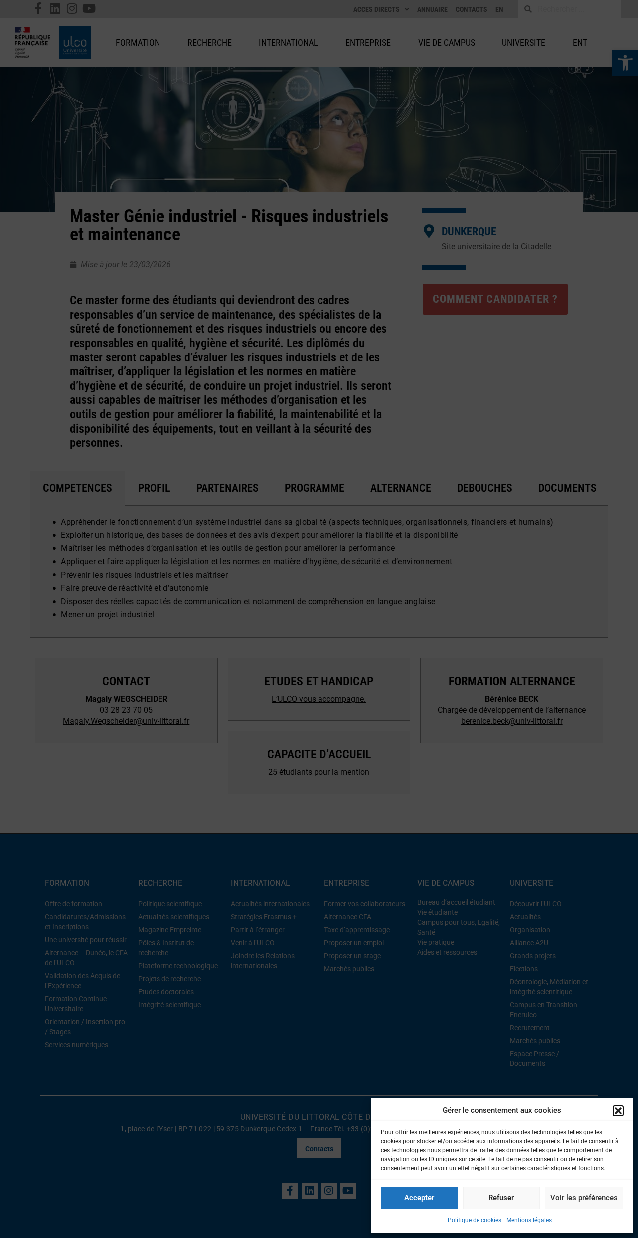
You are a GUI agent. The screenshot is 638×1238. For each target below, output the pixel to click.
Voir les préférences (584, 1197)
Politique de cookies (474, 1220)
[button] (618, 1111)
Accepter (419, 1197)
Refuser (501, 1197)
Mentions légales (529, 1220)
